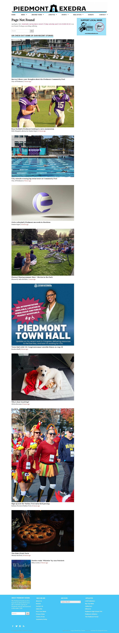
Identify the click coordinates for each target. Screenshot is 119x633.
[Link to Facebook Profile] (13, 625)
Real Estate (77, 15)
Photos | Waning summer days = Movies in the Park (32, 277)
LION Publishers (90, 601)
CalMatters (88, 606)
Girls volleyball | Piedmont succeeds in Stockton (30, 222)
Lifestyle (52, 15)
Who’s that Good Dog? (20, 402)
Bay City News (89, 603)
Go (31, 31)
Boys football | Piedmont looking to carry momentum (32, 129)
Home (13, 15)
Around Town (37, 15)
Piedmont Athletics (91, 614)
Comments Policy (41, 619)
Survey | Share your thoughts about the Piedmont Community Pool (38, 79)
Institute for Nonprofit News (99, 630)
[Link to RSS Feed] (23, 625)
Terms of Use (40, 616)
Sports (64, 15)
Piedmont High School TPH (93, 611)
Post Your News (41, 611)
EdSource (88, 609)
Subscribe (39, 609)
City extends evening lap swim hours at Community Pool (34, 179)
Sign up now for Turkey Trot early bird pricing (30, 504)
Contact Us (39, 606)
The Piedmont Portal (91, 616)
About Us (39, 601)
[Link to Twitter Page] (17, 625)
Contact (102, 15)
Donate (91, 15)
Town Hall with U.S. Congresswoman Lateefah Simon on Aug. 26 (37, 347)
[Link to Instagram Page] (20, 625)
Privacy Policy (40, 614)
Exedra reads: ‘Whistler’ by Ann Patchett (48, 561)
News (23, 15)
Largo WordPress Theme (78, 630)
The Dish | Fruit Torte (20, 553)
